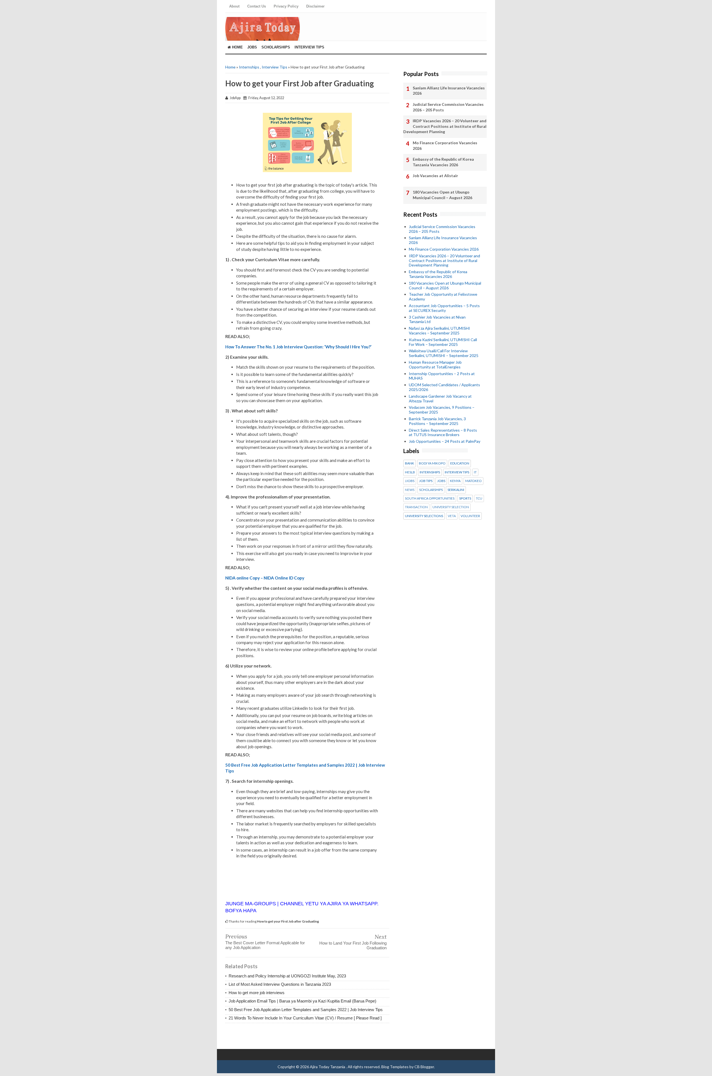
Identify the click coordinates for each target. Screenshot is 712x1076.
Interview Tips (309, 47)
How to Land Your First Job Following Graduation (353, 945)
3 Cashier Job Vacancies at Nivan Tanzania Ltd (437, 319)
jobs (441, 481)
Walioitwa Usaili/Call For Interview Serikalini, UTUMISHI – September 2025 (443, 353)
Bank (409, 463)
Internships (249, 67)
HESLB (410, 472)
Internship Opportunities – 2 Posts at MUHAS (442, 376)
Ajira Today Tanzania (328, 1066)
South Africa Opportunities (429, 498)
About (234, 6)
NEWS (409, 490)
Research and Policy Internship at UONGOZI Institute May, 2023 (287, 976)
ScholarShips (275, 47)
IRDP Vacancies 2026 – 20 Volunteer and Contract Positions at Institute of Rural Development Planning (444, 126)
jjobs (409, 481)
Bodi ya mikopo (432, 463)
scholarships (431, 490)
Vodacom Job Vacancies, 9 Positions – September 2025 (441, 409)
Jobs (252, 47)
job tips (425, 481)
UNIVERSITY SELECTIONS (424, 516)
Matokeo (473, 481)
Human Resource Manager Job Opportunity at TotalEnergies (435, 364)
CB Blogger (424, 1066)
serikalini (456, 490)
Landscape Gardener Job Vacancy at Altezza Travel (440, 398)
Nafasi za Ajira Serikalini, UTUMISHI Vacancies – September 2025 (439, 330)
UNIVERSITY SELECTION (450, 507)
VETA (452, 516)
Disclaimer (315, 6)
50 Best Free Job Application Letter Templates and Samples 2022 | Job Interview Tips (306, 1009)
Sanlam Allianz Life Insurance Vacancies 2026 (449, 90)
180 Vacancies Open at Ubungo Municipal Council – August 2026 (442, 195)
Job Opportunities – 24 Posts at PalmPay (444, 441)
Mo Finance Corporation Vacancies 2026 (445, 145)
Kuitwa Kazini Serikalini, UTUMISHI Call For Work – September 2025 (443, 342)
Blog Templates (395, 1066)
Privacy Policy (286, 6)
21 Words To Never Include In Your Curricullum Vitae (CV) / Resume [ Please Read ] (305, 1018)
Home (237, 47)
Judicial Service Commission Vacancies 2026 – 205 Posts (448, 107)
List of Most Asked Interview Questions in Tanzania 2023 (280, 984)
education (459, 463)
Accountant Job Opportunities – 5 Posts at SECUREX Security (444, 308)
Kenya (455, 481)
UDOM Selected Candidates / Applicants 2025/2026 (444, 387)
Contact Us (256, 6)
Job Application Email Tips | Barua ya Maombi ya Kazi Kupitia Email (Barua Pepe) (302, 1001)
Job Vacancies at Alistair (435, 175)
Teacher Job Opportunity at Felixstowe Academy (443, 296)
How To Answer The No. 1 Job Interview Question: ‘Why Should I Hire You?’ (298, 346)
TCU (479, 498)
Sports (465, 498)
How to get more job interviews (257, 992)
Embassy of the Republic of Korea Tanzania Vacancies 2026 (443, 162)
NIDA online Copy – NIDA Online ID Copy (264, 577)
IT (475, 472)
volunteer (470, 516)
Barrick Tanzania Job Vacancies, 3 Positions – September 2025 (437, 421)
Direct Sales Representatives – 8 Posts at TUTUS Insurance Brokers (443, 432)
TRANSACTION (416, 507)
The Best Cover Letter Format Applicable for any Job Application (265, 945)
